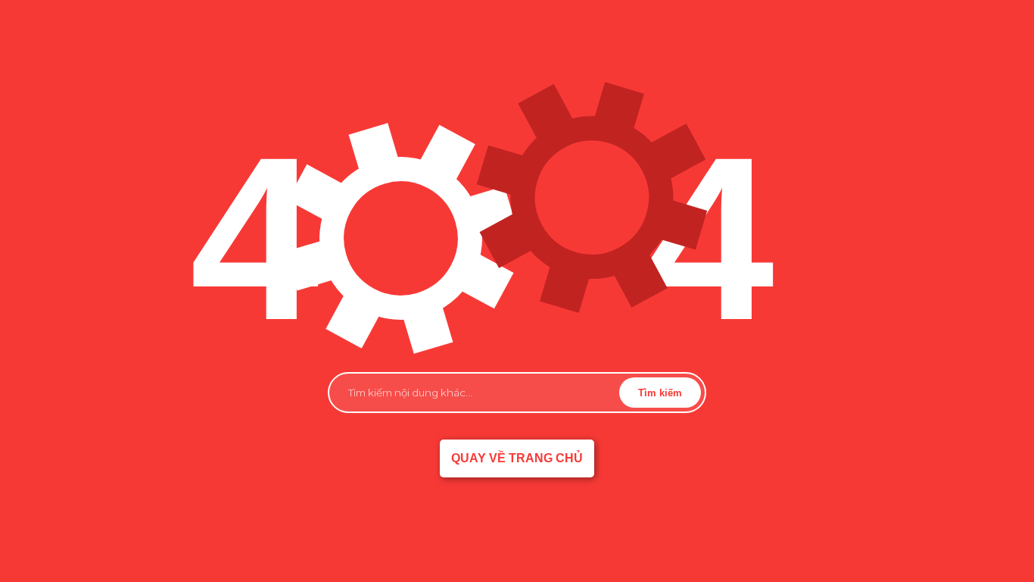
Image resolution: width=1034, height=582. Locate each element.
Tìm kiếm (660, 393)
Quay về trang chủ (517, 458)
